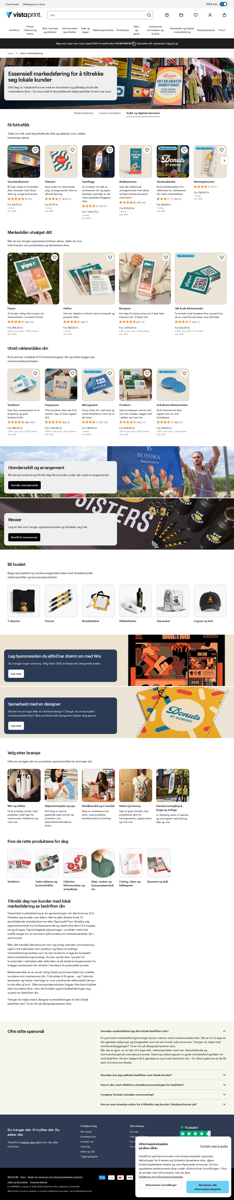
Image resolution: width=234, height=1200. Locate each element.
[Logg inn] (210, 15)
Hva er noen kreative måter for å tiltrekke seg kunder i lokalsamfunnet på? (149, 1104)
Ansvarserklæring (38, 1182)
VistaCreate (12, 4)
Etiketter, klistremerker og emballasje (74, 885)
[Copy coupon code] (134, 44)
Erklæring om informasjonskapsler (161, 1176)
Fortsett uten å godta (214, 1146)
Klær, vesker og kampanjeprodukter (102, 885)
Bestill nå (172, 43)
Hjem (11, 53)
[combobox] (97, 15)
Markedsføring (83, 113)
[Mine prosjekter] (181, 15)
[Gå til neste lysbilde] (224, 161)
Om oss (134, 1131)
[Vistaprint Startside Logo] (23, 15)
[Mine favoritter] (196, 15)
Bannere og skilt (157, 881)
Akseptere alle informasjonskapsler (207, 1187)
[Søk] (149, 15)
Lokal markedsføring (31, 53)
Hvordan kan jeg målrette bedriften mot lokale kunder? (136, 1075)
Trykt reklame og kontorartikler (46, 883)
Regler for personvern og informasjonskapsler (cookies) (55, 1177)
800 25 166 (13, 1177)
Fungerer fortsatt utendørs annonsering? (127, 1094)
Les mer (16, 673)
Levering (85, 1146)
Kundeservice (88, 1136)
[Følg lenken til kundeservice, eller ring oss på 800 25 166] (167, 15)
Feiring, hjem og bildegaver (129, 883)
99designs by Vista (34, 4)
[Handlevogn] (224, 15)
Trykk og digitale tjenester (143, 113)
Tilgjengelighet (89, 1156)
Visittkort (14, 881)
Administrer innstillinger (161, 1184)
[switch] (220, 4)
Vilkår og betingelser (18, 1182)
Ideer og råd (88, 1151)
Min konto (86, 1131)
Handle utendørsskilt (24, 485)
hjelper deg (28, 1142)
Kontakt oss (87, 1141)
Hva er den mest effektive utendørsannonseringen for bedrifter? (142, 1084)
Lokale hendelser (110, 113)
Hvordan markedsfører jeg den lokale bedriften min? (135, 1031)
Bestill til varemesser (24, 537)
